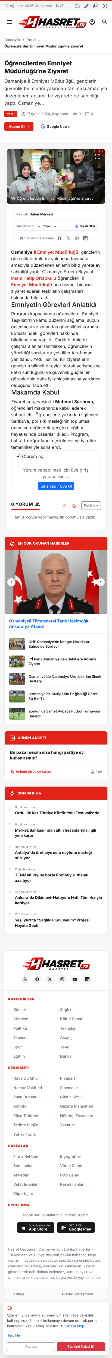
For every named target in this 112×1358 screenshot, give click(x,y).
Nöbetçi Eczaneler (76, 1115)
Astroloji (21, 1106)
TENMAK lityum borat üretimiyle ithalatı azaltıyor (51, 878)
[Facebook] (37, 979)
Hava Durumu (25, 1078)
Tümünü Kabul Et (80, 1346)
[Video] (105, 6)
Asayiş (66, 1037)
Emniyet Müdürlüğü (31, 284)
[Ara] (104, 22)
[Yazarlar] (86, 6)
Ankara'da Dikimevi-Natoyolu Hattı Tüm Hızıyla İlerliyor (58, 900)
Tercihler (14, 1335)
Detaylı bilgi (74, 1326)
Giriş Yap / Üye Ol (56, 486)
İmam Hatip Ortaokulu (33, 278)
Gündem (20, 1018)
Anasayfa (12, 39)
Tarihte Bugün (25, 1124)
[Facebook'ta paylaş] (59, 238)
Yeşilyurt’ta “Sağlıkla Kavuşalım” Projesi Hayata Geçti (52, 923)
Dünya (65, 1056)
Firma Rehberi (25, 1156)
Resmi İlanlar (71, 1184)
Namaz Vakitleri (27, 1087)
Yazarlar (67, 1124)
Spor (17, 1047)
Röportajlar (23, 1193)
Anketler (21, 1175)
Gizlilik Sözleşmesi (77, 1294)
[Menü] (9, 22)
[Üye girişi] (92, 22)
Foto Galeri (69, 1175)
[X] (49, 979)
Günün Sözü (71, 1097)
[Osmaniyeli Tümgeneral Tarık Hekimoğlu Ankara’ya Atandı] (56, 582)
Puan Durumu (25, 1097)
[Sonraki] (101, 582)
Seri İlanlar (23, 1165)
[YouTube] (74, 979)
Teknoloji (68, 1028)
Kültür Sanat (71, 1018)
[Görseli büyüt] (97, 156)
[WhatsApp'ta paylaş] (76, 238)
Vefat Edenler (25, 1184)
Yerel (31, 39)
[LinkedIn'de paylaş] (85, 238)
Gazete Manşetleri (76, 1106)
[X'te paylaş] (68, 238)
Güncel (19, 1009)
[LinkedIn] (87, 979)
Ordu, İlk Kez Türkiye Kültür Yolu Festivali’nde (57, 812)
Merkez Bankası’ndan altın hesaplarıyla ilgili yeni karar (55, 833)
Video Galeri (71, 1165)
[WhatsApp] (24, 979)
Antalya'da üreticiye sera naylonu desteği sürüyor (53, 855)
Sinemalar (69, 1087)
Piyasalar (68, 1078)
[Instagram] (62, 979)
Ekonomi (21, 1037)
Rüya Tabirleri (25, 1115)
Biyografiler (70, 1156)
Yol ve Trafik (24, 1134)
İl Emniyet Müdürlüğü (56, 252)
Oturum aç (32, 456)
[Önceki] (11, 582)
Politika (20, 1028)
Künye (18, 1294)
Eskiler (89, 505)
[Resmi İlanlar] (77, 6)
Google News (58, 126)
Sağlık (65, 1009)
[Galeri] (95, 6)
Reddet (31, 1346)
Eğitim (19, 1056)
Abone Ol (17, 126)
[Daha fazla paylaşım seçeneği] (94, 238)
